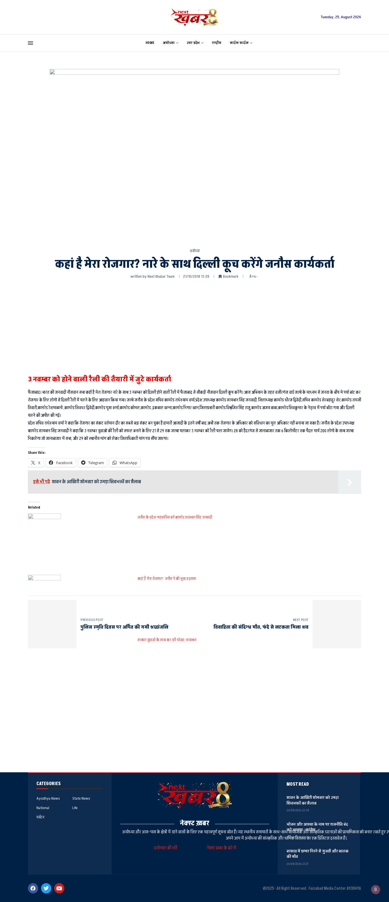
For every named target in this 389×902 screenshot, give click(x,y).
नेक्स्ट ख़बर (194, 823)
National (42, 808)
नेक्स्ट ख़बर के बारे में (221, 848)
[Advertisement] (194, 326)
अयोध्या (169, 42)
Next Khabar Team (161, 276)
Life (74, 808)
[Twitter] (46, 888)
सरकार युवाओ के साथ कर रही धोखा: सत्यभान (167, 640)
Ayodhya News (48, 799)
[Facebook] (33, 888)
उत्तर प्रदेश (193, 42)
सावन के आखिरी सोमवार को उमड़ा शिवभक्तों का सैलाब (312, 800)
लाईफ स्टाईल (239, 42)
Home (150, 42)
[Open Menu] (30, 43)
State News (81, 799)
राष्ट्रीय (216, 42)
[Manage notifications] (375, 889)
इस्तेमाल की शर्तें (166, 848)
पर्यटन (40, 817)
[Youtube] (59, 888)
